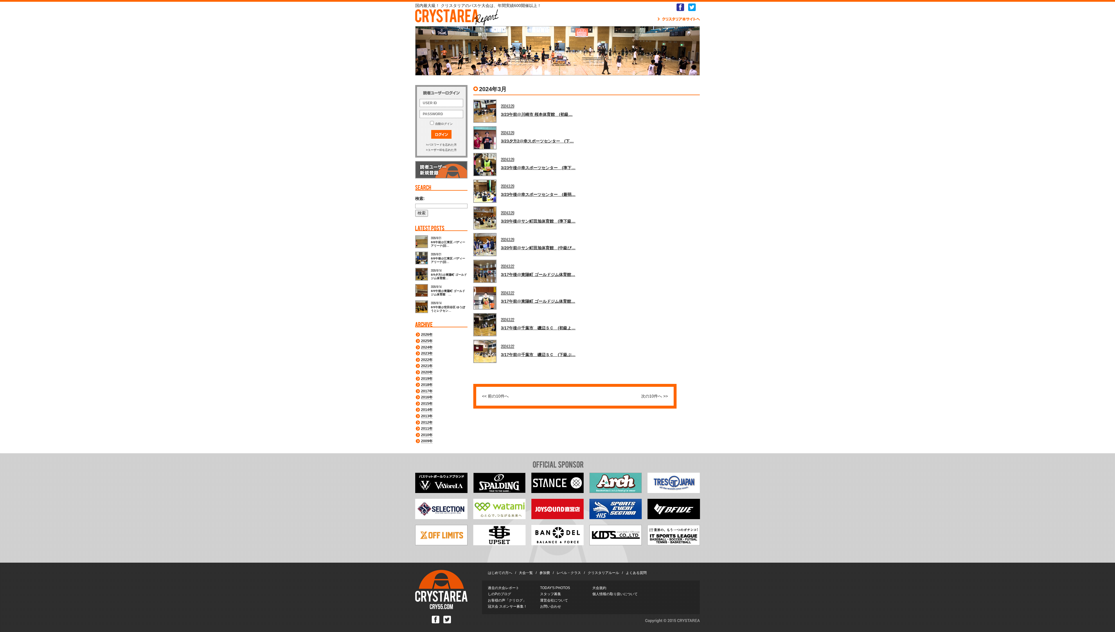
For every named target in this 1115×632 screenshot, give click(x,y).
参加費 (544, 573)
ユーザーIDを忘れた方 (442, 149)
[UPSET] (499, 543)
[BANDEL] (557, 543)
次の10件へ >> (654, 396)
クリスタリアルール (603, 573)
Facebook (680, 7)
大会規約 (599, 588)
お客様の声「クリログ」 (507, 600)
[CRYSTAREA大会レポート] (457, 22)
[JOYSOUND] (557, 517)
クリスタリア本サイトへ (679, 19)
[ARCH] (615, 491)
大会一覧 (526, 573)
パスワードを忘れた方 (442, 144)
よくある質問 (636, 573)
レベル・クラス (569, 573)
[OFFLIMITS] (441, 543)
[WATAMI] (499, 517)
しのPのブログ (499, 594)
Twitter (692, 7)
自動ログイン (444, 123)
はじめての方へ (500, 573)
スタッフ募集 (550, 594)
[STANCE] (557, 491)
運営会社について (554, 600)
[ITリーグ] (674, 543)
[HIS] (615, 517)
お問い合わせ (550, 606)
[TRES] (674, 491)
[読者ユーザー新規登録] (441, 177)
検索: (420, 198)
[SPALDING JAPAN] (499, 491)
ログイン (441, 134)
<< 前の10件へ (495, 396)
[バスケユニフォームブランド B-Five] (674, 517)
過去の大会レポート (503, 588)
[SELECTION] (441, 517)
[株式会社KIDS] (615, 543)
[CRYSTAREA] (441, 608)
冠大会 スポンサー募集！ (507, 606)
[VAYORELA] (441, 491)
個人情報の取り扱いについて (615, 594)
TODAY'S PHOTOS (555, 588)
